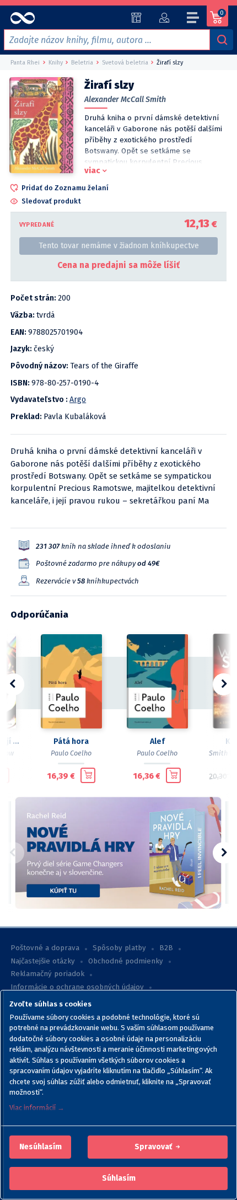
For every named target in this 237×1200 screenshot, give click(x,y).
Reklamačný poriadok (47, 973)
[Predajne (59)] (136, 17)
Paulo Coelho (71, 753)
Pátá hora (71, 741)
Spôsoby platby (119, 948)
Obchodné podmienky (125, 961)
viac (92, 170)
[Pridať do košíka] (87, 775)
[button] (40, 1147)
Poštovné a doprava (44, 948)
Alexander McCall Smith (125, 99)
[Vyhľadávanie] (221, 39)
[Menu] (193, 19)
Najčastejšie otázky (42, 961)
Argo (77, 399)
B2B (166, 948)
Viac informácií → (36, 1107)
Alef (157, 741)
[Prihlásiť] (164, 17)
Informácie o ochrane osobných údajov (77, 987)
